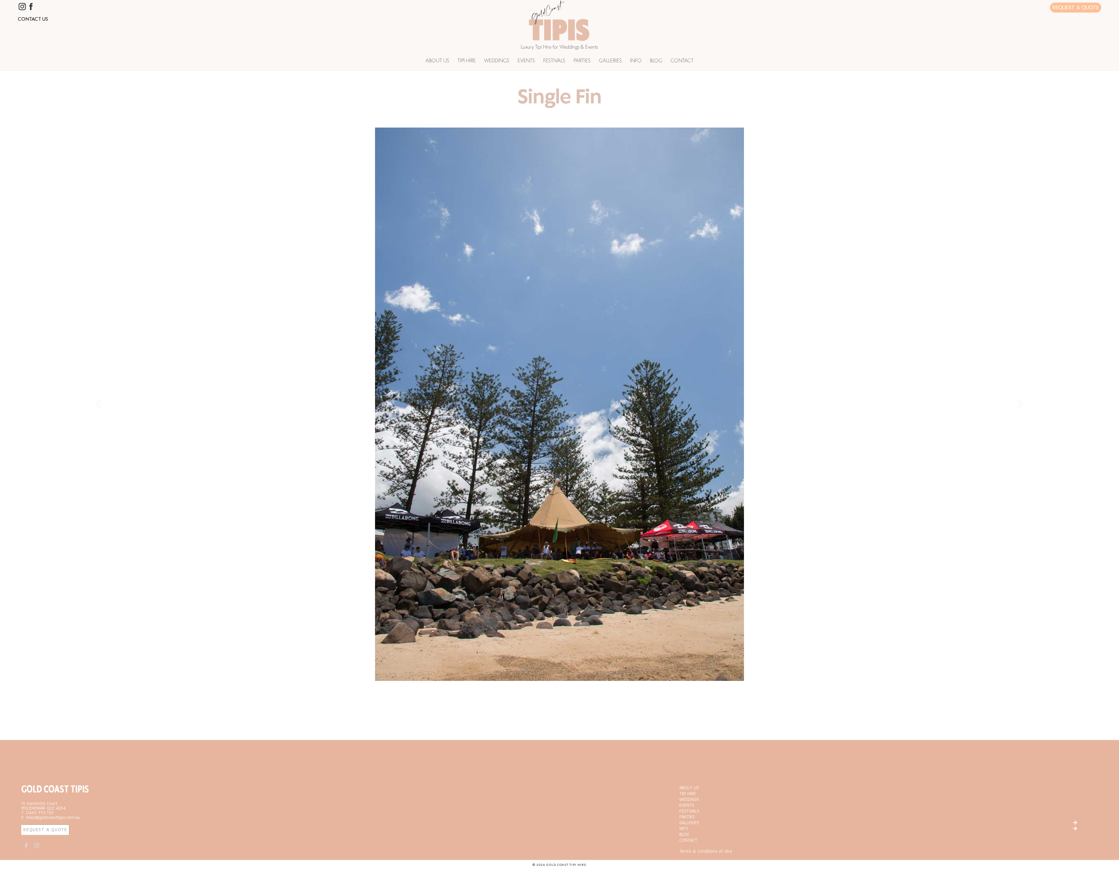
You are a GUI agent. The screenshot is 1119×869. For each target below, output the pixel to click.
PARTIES (582, 61)
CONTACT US (33, 19)
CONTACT (682, 61)
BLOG (656, 61)
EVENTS (526, 61)
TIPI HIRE (467, 61)
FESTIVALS (554, 61)
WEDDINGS (496, 61)
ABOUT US (437, 61)
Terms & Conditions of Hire (705, 851)
